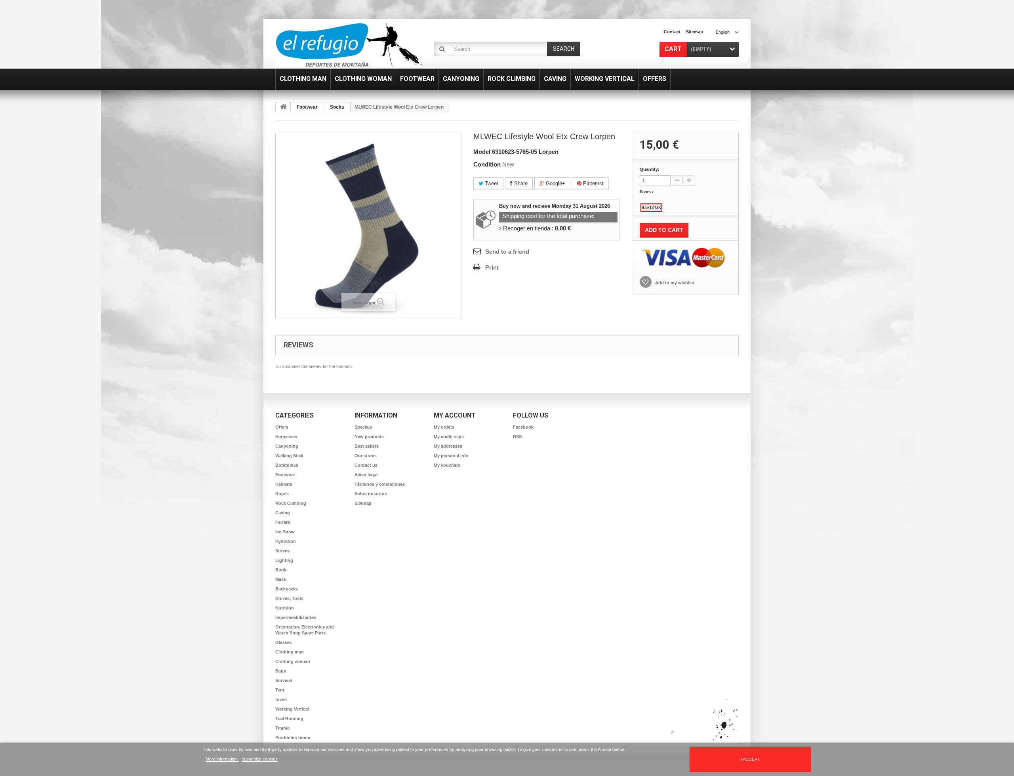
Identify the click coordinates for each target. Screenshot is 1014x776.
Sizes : (647, 191)
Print (492, 267)
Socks (337, 107)
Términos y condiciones (380, 484)
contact (672, 31)
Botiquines (286, 465)
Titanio (282, 728)
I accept (750, 759)
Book (280, 569)
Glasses (283, 642)
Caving (282, 512)
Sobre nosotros (371, 493)
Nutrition (284, 607)
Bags (280, 671)
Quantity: (649, 169)
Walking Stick (289, 455)
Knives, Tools (289, 598)
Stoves (282, 550)
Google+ (554, 183)
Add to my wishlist (674, 282)
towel (281, 699)
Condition (487, 164)
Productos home (292, 737)
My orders (444, 427)
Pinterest (592, 183)
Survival (283, 680)
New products (369, 436)
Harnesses (286, 436)
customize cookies (260, 759)
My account (455, 415)
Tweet (490, 183)
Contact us (366, 465)
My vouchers (447, 465)
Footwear (307, 107)
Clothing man (289, 652)
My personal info (451, 455)
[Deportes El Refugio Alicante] (349, 45)
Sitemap (363, 503)
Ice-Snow (285, 531)
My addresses (448, 446)
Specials (363, 427)
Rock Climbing (290, 503)
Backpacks (286, 588)
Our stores (366, 455)
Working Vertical (292, 709)
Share (520, 183)
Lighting (284, 560)
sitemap (694, 31)
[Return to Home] (283, 107)
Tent (279, 690)
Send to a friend (507, 251)
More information (222, 759)
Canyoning (286, 446)
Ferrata (282, 522)
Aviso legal (366, 474)
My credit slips (449, 436)
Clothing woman (292, 661)
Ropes (282, 493)
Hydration (285, 541)
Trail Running (289, 718)
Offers (281, 427)
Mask (280, 579)
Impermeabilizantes (295, 617)
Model (481, 152)
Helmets (283, 484)
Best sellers (367, 446)
